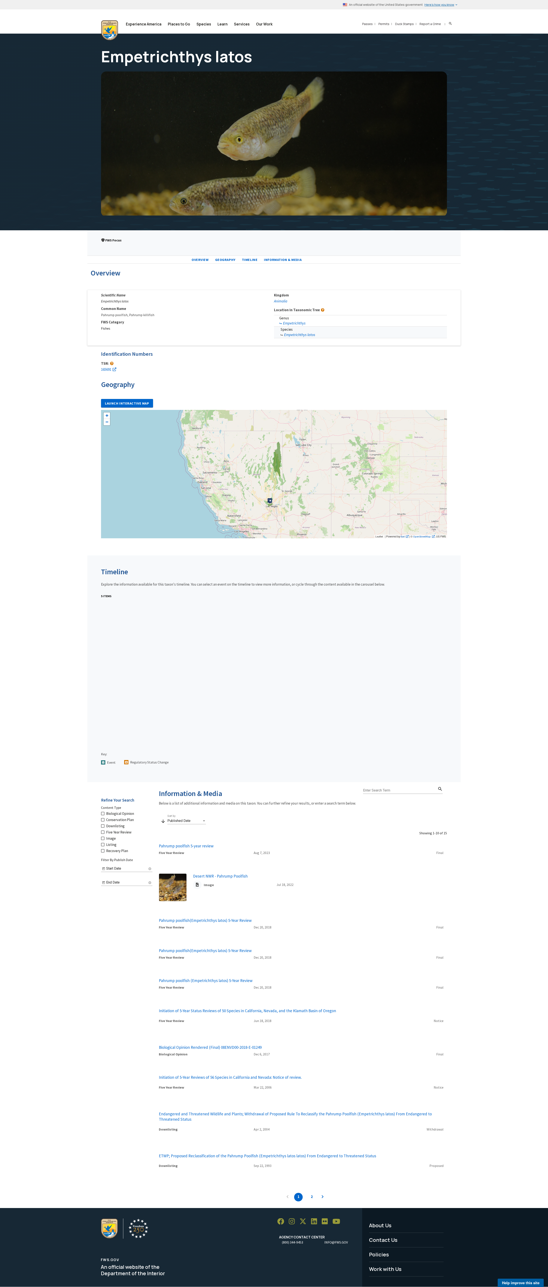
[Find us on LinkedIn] (315, 1221)
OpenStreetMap (422, 536)
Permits (383, 24)
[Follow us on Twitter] (304, 1221)
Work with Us (385, 1268)
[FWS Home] (109, 30)
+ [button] (107, 415)
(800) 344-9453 (292, 1242)
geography (225, 259)
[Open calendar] (103, 868)
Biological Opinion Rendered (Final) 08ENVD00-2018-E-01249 (210, 1047)
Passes (367, 24)
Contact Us (383, 1239)
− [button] (107, 422)
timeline (250, 259)
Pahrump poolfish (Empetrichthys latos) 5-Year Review (206, 980)
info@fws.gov (336, 1242)
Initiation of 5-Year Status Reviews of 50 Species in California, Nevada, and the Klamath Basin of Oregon (247, 1010)
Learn (222, 24)
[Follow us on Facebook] (282, 1221)
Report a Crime (430, 24)
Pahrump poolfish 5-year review (186, 845)
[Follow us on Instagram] (293, 1221)
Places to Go (179, 24)
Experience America (143, 24)
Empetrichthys (294, 323)
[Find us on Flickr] (326, 1221)
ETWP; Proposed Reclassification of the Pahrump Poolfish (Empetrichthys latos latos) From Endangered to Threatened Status (267, 1155)
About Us (380, 1225)
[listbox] (186, 821)
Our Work (264, 24)
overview (200, 259)
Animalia (280, 301)
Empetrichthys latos (299, 334)
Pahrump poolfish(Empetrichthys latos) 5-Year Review (205, 920)
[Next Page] (322, 1197)
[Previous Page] (287, 1197)
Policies (379, 1254)
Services (242, 24)
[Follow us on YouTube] (337, 1221)
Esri (403, 536)
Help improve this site (520, 1282)
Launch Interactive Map (127, 403)
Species (204, 24)
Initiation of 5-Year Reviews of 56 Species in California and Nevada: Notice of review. (230, 1077)
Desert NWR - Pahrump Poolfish (220, 876)
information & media (283, 259)
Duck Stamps (404, 24)
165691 (106, 369)
